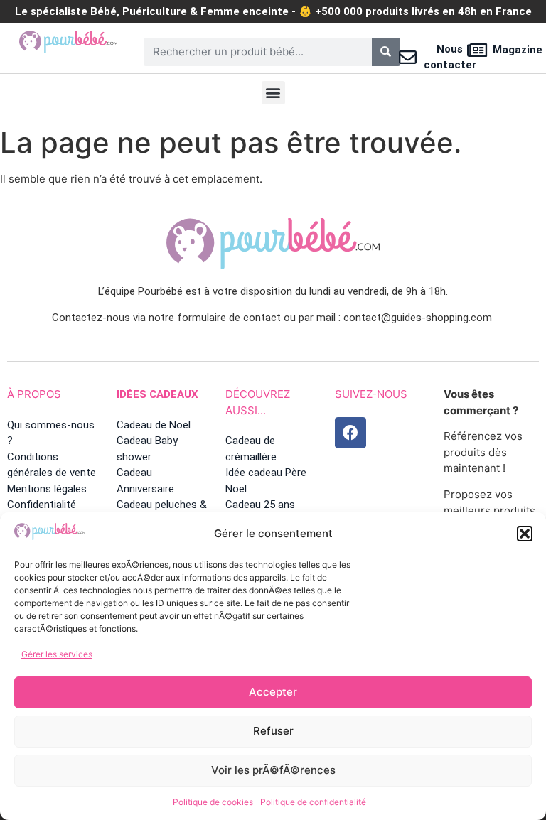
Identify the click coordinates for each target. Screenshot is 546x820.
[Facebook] (350, 432)
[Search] (386, 52)
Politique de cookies (213, 802)
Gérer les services (56, 654)
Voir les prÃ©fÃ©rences (273, 770)
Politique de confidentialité (313, 802)
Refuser (273, 731)
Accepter (273, 691)
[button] (525, 534)
